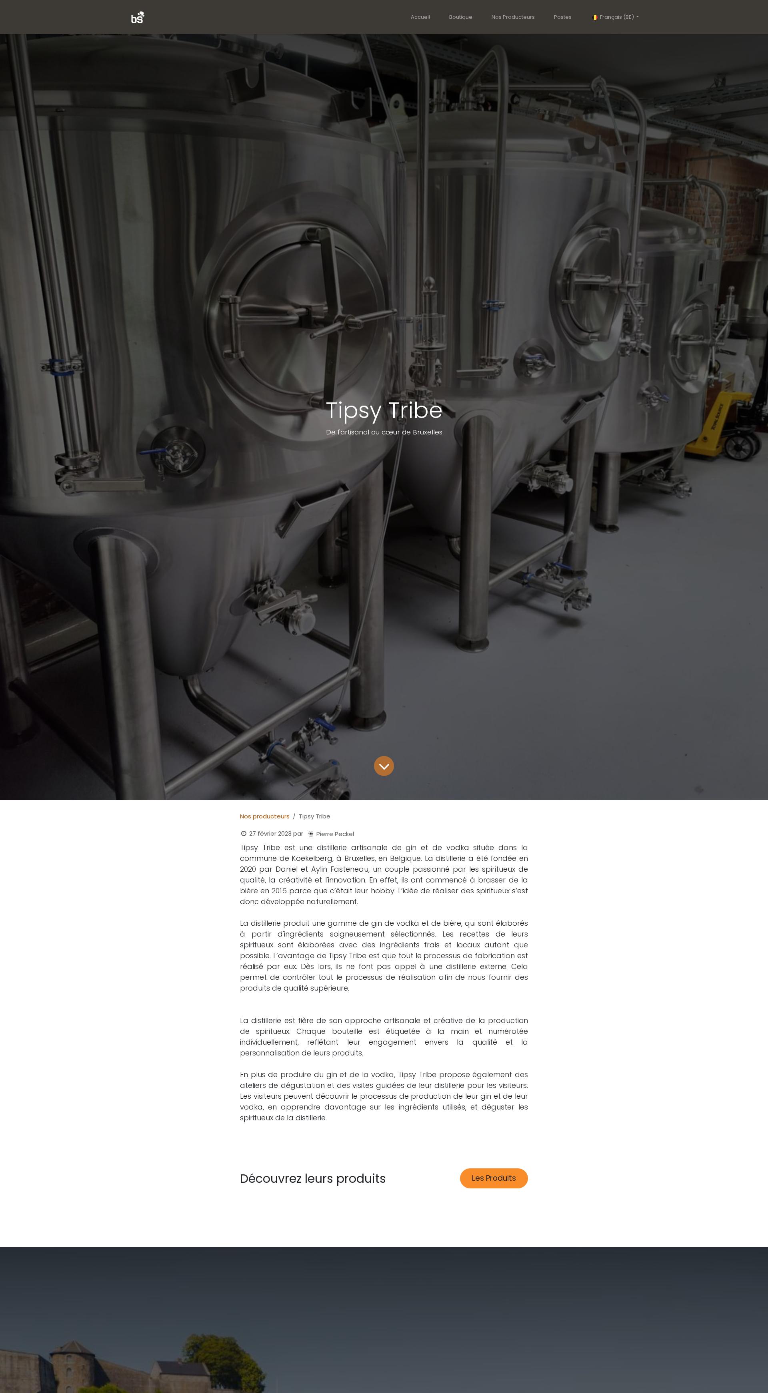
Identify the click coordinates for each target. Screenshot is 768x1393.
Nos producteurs (265, 816)
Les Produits (494, 1178)
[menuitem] (420, 17)
